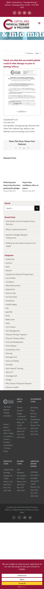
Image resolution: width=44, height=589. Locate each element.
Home (5, 424)
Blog (11, 433)
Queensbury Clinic (13, 349)
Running (9, 353)
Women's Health (12, 387)
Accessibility (8, 445)
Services (6, 430)
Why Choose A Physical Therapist (18, 383)
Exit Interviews (11, 297)
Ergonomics (10, 289)
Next (37, 53)
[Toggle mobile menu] (39, 23)
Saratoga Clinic (11, 357)
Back (8, 267)
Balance (9, 270)
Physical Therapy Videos (15, 338)
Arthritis (9, 263)
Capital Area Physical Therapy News (19, 274)
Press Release (11, 346)
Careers (6, 439)
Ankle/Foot (10, 259)
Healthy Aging (11, 304)
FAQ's (5, 433)
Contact (6, 442)
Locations (8, 436)
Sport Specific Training (14, 368)
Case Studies (11, 278)
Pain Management (13, 331)
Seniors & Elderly (12, 361)
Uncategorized (11, 376)
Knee (8, 316)
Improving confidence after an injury (30, 185)
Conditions (10, 282)
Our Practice (10, 327)
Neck (8, 323)
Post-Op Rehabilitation (14, 342)
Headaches (10, 301)
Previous (29, 53)
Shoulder (9, 364)
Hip (7, 308)
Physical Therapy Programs (16, 334)
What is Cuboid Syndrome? (16, 229)
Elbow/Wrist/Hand (13, 285)
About (5, 427)
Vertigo (8, 380)
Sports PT (9, 372)
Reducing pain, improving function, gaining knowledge (12, 185)
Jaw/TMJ (9, 312)
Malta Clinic (10, 319)
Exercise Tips (11, 293)
